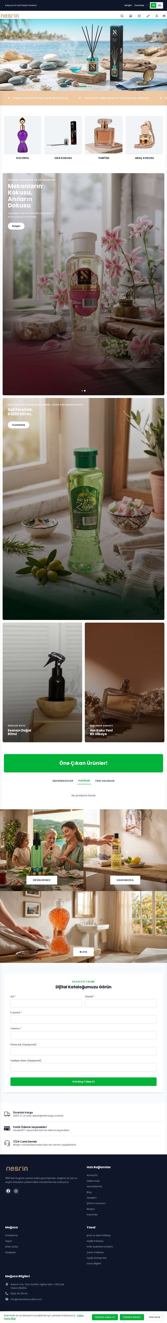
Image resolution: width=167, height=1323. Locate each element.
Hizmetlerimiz (94, 1186)
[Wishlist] (139, 16)
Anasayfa (92, 1175)
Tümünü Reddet (132, 1317)
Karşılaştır (10, 1252)
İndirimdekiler (63, 780)
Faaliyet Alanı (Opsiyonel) (25, 1060)
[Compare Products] (148, 16)
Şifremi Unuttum (96, 1203)
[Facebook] (8, 1191)
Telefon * (15, 1028)
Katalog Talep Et (84, 1081)
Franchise (139, 5)
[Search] (122, 16)
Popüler (84, 780)
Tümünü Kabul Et (105, 1317)
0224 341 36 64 (19, 1293)
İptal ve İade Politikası (99, 1235)
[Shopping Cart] (130, 16)
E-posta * (16, 1012)
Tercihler (154, 1317)
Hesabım (92, 1197)
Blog (83, 952)
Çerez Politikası (95, 1252)
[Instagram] (16, 1191)
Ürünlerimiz (42, 880)
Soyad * (89, 996)
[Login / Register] (156, 16)
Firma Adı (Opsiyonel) (23, 1044)
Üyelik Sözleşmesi (96, 1258)
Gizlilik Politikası (95, 1241)
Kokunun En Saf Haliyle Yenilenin (21, 5)
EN (159, 5)
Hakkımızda (125, 880)
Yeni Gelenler (104, 780)
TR (153, 5)
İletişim (128, 5)
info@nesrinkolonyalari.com (26, 1299)
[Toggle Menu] (164, 16)
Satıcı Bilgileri (94, 1263)
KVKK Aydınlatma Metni (100, 1246)
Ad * (12, 996)
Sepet (8, 1241)
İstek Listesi (11, 1246)
